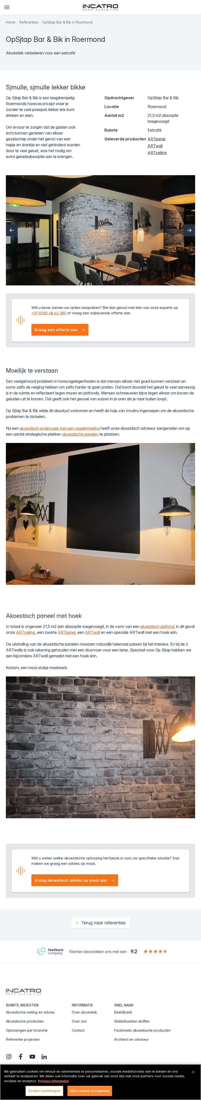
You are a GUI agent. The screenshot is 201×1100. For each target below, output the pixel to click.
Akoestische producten (25, 1021)
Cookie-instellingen (44, 1091)
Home (10, 22)
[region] (100, 1082)
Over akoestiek (84, 1012)
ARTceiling (157, 152)
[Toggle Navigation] (7, 7)
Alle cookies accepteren (89, 1091)
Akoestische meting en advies (30, 1012)
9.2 (134, 951)
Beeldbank (123, 1012)
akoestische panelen (80, 434)
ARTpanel (156, 138)
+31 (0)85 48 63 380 (48, 313)
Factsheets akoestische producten (142, 1030)
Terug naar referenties (103, 922)
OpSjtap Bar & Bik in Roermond (67, 22)
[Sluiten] (193, 1072)
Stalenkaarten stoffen (132, 1021)
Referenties (28, 22)
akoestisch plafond (157, 626)
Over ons (79, 1021)
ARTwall (155, 145)
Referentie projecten (23, 1039)
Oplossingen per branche (27, 1030)
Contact (78, 1030)
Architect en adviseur (131, 1039)
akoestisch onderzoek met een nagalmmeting (60, 428)
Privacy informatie (53, 1081)
